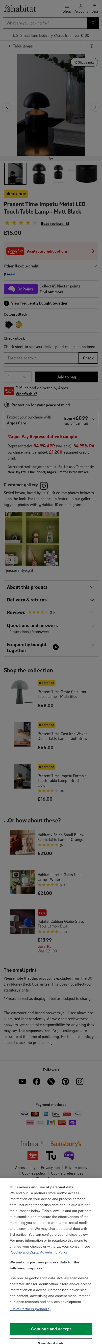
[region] (51, 1261)
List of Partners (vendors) (30, 1309)
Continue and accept (51, 1329)
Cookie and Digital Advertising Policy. (39, 1252)
